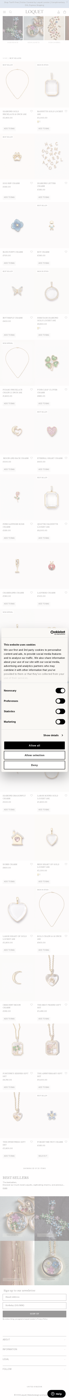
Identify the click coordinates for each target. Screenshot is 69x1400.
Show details (51, 735)
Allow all (34, 745)
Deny (34, 764)
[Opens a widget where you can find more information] (56, 1394)
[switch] (60, 701)
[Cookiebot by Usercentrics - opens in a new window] (50, 633)
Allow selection (35, 755)
